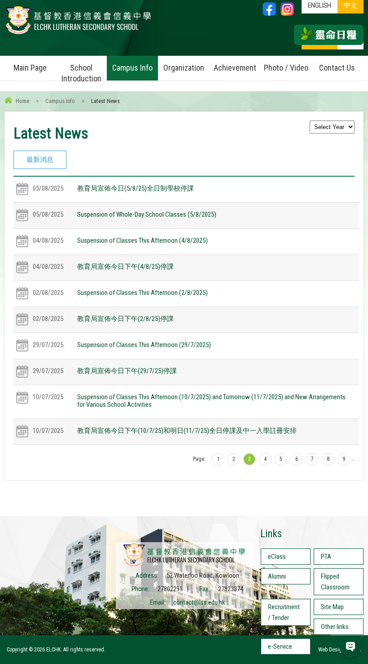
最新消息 (39, 160)
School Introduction (81, 73)
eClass (277, 557)
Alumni (277, 576)
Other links (335, 627)
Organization (183, 67)
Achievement (235, 67)
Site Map (332, 607)
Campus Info (132, 67)
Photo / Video (286, 67)
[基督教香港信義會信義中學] (78, 34)
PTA (326, 557)
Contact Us (337, 67)
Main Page (30, 67)
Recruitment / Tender (284, 612)
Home (22, 101)
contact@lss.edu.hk (199, 602)
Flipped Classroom (335, 581)
